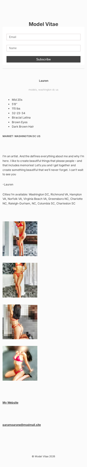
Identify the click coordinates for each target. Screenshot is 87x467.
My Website (10, 402)
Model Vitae (43, 24)
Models (33, 89)
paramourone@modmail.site (22, 424)
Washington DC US (48, 89)
